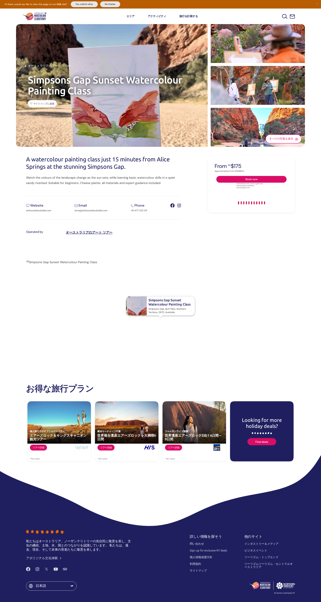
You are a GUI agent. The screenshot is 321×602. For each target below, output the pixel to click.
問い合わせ (197, 543)
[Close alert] (317, 3)
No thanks (110, 4)
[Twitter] (46, 569)
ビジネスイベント (255, 550)
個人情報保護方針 (201, 557)
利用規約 (195, 564)
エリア (130, 16)
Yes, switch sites (84, 4)
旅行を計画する (188, 16)
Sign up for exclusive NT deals (208, 550)
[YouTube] (56, 569)
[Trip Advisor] (65, 569)
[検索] (285, 16)
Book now (251, 179)
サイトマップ (198, 570)
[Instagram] (37, 569)
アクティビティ (157, 16)
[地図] (34, 16)
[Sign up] (292, 16)
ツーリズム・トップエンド (261, 557)
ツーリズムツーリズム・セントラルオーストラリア (268, 565)
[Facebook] (28, 569)
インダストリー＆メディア (261, 543)
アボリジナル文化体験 (42, 558)
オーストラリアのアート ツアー (89, 232)
